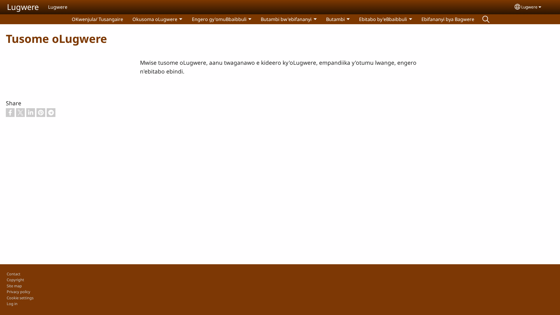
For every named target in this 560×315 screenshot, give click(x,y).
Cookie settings (20, 297)
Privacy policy (18, 291)
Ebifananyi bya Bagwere (447, 19)
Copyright (15, 279)
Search (486, 19)
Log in (12, 303)
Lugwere (23, 6)
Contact (13, 273)
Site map (14, 285)
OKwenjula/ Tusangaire (97, 19)
